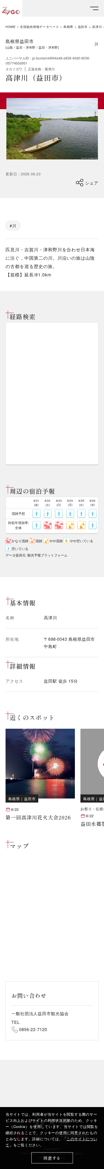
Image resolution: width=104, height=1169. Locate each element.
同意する (52, 1158)
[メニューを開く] (94, 8)
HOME (11, 26)
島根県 (68, 26)
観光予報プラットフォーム (47, 555)
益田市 (83, 26)
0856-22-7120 (33, 1029)
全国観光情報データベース (39, 26)
